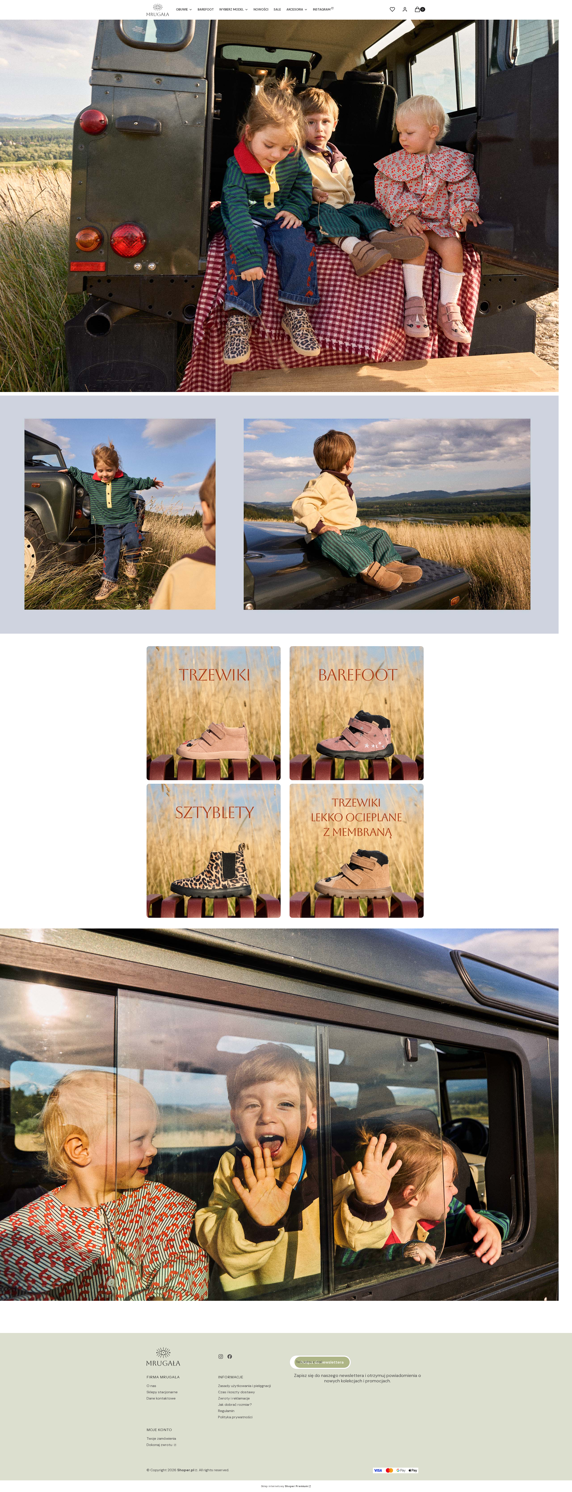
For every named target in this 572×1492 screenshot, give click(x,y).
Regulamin (226, 1410)
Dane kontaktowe (161, 1398)
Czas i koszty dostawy (236, 1392)
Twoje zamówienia (161, 1438)
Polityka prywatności (235, 1417)
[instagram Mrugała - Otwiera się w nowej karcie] (220, 1356)
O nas (151, 1385)
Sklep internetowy (284, 1486)
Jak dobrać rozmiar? (235, 1404)
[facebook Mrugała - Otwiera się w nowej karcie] (229, 1356)
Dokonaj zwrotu (160, 1444)
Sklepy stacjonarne (162, 1392)
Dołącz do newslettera (322, 1362)
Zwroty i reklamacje (234, 1398)
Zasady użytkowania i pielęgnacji (244, 1385)
